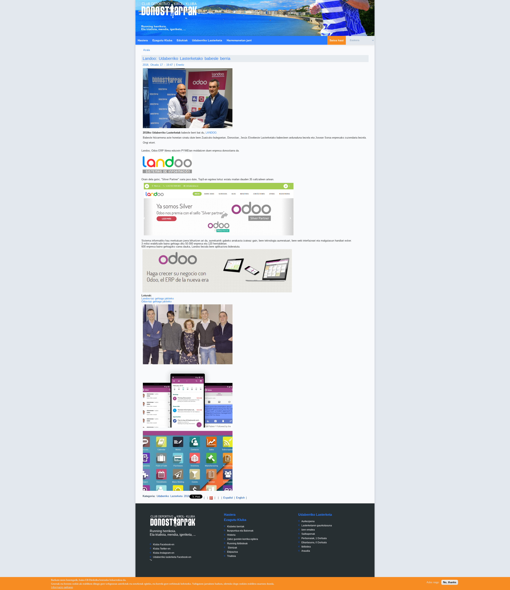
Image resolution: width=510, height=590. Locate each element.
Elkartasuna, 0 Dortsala (314, 542)
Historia (231, 535)
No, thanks (449, 582)
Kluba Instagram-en (163, 552)
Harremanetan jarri (239, 40)
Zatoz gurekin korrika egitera (242, 539)
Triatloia (231, 556)
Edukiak (182, 40)
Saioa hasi (337, 40)
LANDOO (211, 132)
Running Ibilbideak (237, 543)
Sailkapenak (308, 534)
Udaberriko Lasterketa (207, 40)
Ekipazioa (232, 551)
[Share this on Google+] (211, 497)
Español (228, 497)
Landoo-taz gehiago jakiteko (157, 298)
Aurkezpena (308, 521)
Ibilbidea (306, 546)
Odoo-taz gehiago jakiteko (156, 301)
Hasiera (143, 40)
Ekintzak (232, 547)
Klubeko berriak (235, 526)
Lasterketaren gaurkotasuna (316, 525)
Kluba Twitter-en (162, 548)
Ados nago (433, 582)
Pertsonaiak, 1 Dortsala (314, 538)
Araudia (305, 550)
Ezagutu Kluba (162, 40)
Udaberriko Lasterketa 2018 (173, 496)
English (240, 497)
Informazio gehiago (62, 587)
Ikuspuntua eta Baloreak (240, 530)
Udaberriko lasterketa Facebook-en (172, 557)
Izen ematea (308, 529)
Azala (146, 50)
